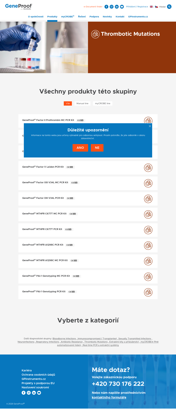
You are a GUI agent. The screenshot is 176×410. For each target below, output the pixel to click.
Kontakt (120, 16)
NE (97, 147)
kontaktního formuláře (109, 397)
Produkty (52, 16)
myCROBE (67, 16)
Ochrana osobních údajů (38, 374)
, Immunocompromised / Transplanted (97, 339)
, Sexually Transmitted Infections (134, 339)
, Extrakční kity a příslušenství (123, 342)
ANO (80, 147)
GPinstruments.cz (138, 16)
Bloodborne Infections (64, 339)
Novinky (107, 16)
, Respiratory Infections (47, 342)
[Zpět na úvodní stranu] (19, 7)
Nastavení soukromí (35, 387)
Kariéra (27, 370)
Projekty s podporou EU (38, 383)
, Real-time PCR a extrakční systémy (100, 345)
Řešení (82, 16)
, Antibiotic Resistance (71, 342)
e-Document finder (93, 7)
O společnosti (35, 16)
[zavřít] (150, 126)
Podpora (94, 16)
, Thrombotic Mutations (95, 342)
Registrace (142, 7)
